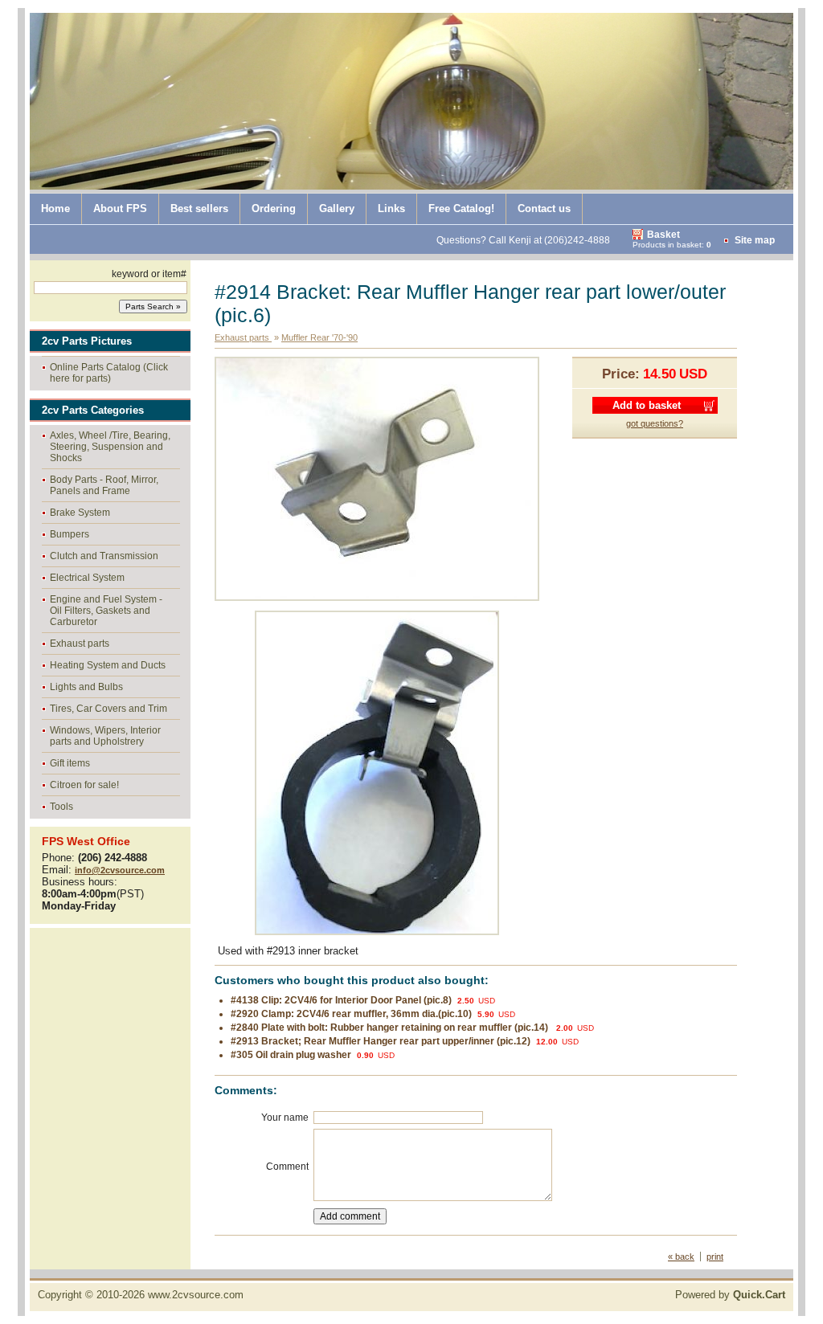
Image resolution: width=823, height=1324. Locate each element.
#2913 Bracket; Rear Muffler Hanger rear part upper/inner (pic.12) (380, 1041)
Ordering (274, 208)
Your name (285, 1117)
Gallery (336, 208)
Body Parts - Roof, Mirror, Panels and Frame (104, 485)
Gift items (70, 763)
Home (55, 208)
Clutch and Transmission (104, 556)
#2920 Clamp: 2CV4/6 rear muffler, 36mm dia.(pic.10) (351, 1014)
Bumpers (69, 534)
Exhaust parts (79, 643)
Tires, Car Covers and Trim (108, 708)
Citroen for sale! (84, 785)
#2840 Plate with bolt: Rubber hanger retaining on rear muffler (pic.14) (391, 1027)
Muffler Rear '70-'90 (319, 337)
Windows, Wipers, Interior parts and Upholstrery (105, 736)
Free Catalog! (461, 208)
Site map (755, 240)
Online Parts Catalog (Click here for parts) (109, 373)
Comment (287, 1166)
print (714, 1256)
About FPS (120, 208)
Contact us (544, 208)
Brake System (80, 512)
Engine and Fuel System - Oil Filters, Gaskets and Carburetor (106, 610)
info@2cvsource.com (120, 870)
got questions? (654, 423)
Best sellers (199, 208)
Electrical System (87, 577)
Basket (663, 234)
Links (391, 208)
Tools (61, 806)
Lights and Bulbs (86, 687)
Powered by (730, 1295)
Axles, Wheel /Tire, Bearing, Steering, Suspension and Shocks (110, 447)
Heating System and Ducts (108, 665)
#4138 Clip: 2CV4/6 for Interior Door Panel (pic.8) (341, 1000)
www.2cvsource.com (196, 1295)
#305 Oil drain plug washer (291, 1054)
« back (681, 1256)
